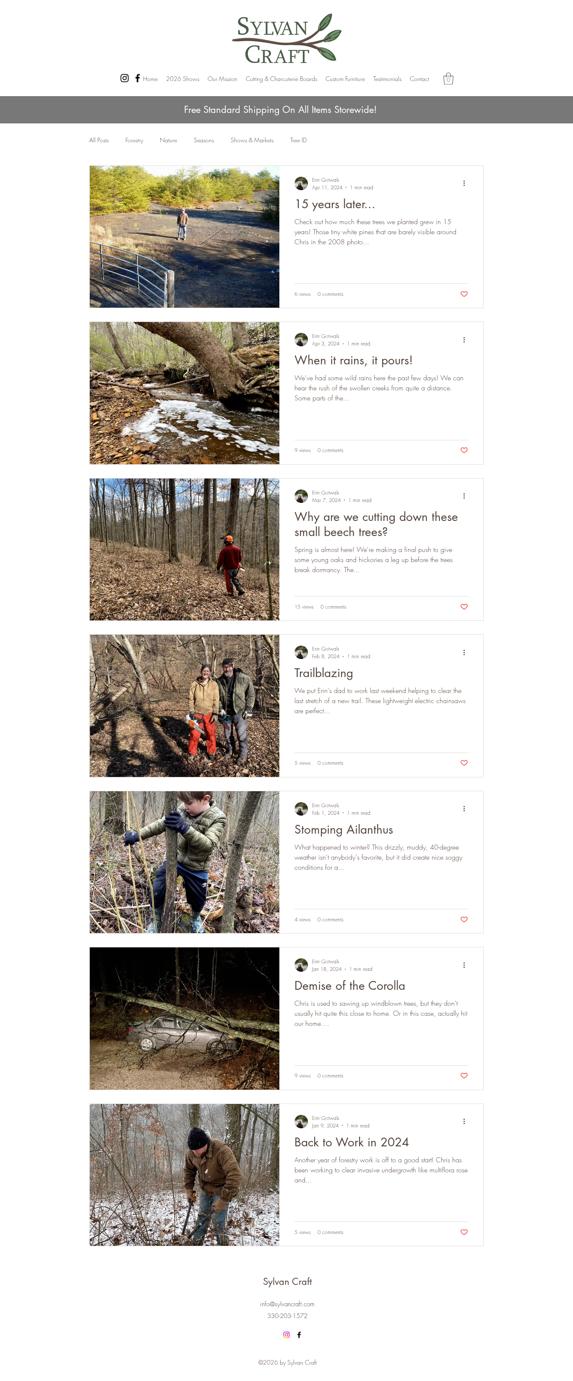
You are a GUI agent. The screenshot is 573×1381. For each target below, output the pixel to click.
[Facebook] (137, 78)
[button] (448, 79)
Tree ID (298, 140)
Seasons (204, 140)
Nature (168, 140)
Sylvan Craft (287, 1281)
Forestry (134, 140)
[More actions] (467, 183)
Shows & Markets (252, 140)
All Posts (99, 140)
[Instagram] (124, 78)
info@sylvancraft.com (287, 1304)
